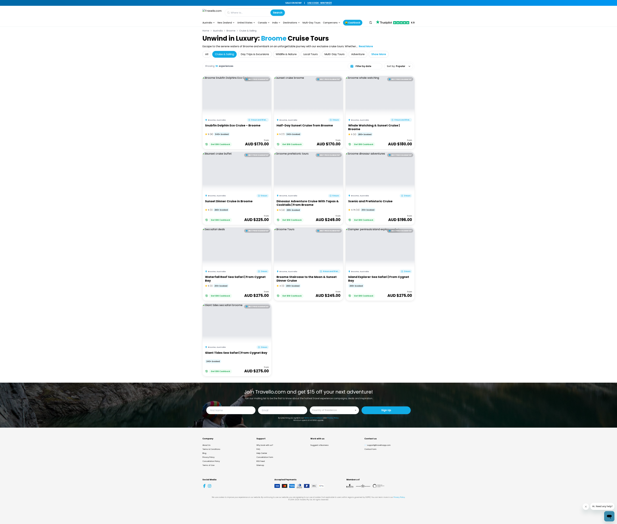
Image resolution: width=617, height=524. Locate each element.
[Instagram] (209, 486)
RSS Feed (260, 461)
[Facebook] (204, 486)
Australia (207, 22)
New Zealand (225, 22)
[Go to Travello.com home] (212, 12)
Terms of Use (208, 465)
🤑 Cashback (352, 22)
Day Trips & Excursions (255, 54)
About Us (206, 445)
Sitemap (260, 465)
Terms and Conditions (313, 418)
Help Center (261, 453)
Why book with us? (264, 445)
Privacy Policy (333, 418)
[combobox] (332, 410)
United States (244, 22)
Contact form (370, 449)
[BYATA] (349, 486)
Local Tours (310, 54)
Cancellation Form (264, 457)
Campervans (330, 22)
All (206, 54)
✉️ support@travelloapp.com (377, 445)
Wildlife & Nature (286, 54)
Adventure (358, 54)
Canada (262, 22)
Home (205, 30)
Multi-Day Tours (311, 22)
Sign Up (386, 410)
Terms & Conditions (211, 449)
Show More (378, 54)
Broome (231, 30)
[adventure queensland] (363, 486)
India (275, 22)
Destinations (290, 22)
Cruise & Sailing (247, 30)
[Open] (355, 410)
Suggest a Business (319, 445)
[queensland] (378, 486)
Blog (204, 453)
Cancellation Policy (211, 461)
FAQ (258, 449)
